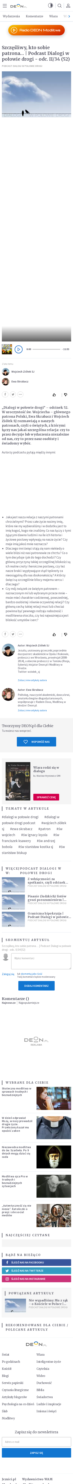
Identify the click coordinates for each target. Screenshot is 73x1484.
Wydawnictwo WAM (37, 1479)
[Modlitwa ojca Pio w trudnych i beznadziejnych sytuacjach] (53, 1186)
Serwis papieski (12, 1383)
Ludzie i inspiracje (48, 1404)
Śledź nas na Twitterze (27, 1270)
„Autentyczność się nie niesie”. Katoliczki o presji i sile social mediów (16, 1210)
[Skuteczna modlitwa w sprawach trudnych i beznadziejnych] (53, 1098)
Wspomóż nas (40, 741)
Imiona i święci (46, 1411)
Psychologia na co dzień (18, 1404)
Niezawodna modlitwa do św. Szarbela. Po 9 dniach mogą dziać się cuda (16, 1152)
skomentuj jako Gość (31, 974)
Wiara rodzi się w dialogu (46, 769)
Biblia (40, 1390)
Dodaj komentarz (36, 986)
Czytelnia (42, 1369)
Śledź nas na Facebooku (27, 1262)
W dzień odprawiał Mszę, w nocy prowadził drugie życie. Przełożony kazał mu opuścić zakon (17, 1124)
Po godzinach (11, 1361)
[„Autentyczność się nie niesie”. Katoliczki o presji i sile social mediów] (53, 1215)
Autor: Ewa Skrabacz (30, 690)
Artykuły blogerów (14, 1397)
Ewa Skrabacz (19, 381)
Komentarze (34, 16)
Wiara (53, 16)
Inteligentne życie (48, 1361)
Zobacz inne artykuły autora (32, 680)
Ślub (4, 1411)
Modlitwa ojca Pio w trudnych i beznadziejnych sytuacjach (15, 1181)
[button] (50, 6)
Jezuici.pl (9, 1479)
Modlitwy (8, 1418)
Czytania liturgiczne (15, 1390)
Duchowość (44, 1383)
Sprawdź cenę (46, 797)
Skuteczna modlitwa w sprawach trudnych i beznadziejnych (16, 1092)
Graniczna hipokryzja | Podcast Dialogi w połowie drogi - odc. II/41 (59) (48, 917)
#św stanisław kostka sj (35, 846)
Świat (5, 1354)
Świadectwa (44, 1397)
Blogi (5, 1376)
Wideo (40, 1376)
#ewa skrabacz (21, 829)
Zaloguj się (8, 974)
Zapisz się (36, 1453)
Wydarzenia (11, 16)
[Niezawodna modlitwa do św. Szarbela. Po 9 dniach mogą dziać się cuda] (53, 1157)
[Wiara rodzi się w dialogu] (18, 781)
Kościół (6, 1369)
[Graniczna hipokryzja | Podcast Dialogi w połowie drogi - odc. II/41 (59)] (13, 919)
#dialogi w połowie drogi (20, 817)
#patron (44, 829)
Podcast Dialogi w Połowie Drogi (22, 66)
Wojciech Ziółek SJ (22, 371)
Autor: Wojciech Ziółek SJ (33, 645)
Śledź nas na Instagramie (28, 1279)
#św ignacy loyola (34, 835)
